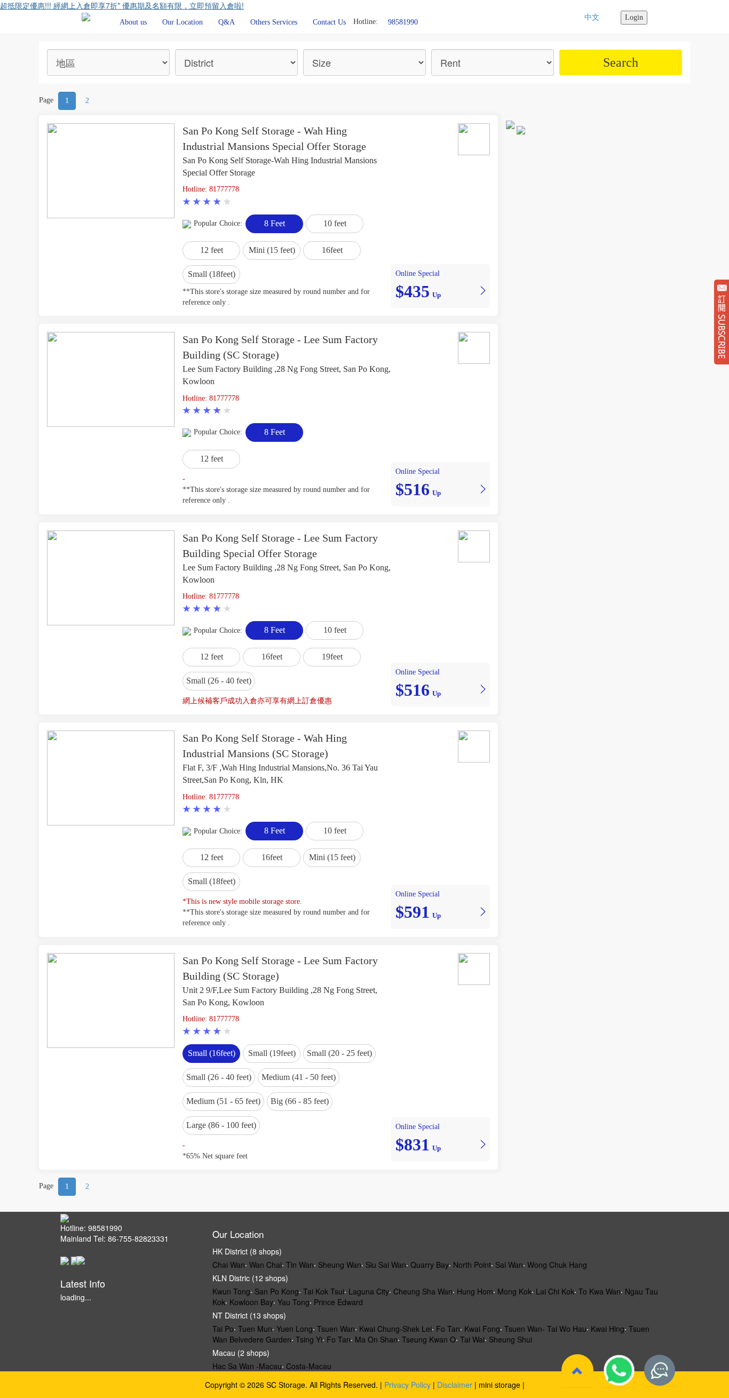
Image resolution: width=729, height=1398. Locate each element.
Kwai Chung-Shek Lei (395, 1328)
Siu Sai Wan (386, 1264)
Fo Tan (448, 1328)
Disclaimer (454, 1384)
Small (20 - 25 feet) (339, 1053)
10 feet (334, 223)
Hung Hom (475, 1291)
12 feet (211, 250)
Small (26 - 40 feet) (218, 680)
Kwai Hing (607, 1328)
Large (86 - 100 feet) (221, 1125)
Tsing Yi (309, 1339)
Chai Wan (228, 1264)
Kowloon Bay (251, 1302)
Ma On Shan (376, 1339)
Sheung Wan (339, 1264)
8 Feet (274, 223)
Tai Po (223, 1328)
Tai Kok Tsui (323, 1291)
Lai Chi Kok (555, 1291)
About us (133, 22)
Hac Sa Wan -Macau (247, 1366)
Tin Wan (300, 1264)
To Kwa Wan (600, 1291)
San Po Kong (277, 1291)
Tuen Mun (255, 1328)
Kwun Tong (231, 1291)
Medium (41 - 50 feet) (299, 1077)
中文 (591, 17)
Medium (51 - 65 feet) (223, 1101)
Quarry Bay (429, 1264)
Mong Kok (514, 1291)
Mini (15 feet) (272, 250)
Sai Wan (509, 1264)
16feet (332, 250)
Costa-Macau (308, 1366)
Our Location (182, 22)
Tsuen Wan (336, 1328)
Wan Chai (265, 1264)
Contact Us (329, 22)
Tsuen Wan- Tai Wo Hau (545, 1328)
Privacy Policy (407, 1384)
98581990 (403, 22)
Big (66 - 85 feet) (300, 1101)
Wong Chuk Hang (557, 1264)
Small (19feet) (272, 1053)
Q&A (226, 22)
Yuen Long (294, 1328)
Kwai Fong (482, 1328)
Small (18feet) (211, 274)
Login (634, 17)
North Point (472, 1264)
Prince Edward (338, 1302)
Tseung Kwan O (429, 1339)
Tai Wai (472, 1339)
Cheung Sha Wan (423, 1291)
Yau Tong (294, 1302)
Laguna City (368, 1291)
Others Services (273, 22)
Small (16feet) (211, 1053)
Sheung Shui (510, 1339)
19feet (332, 656)
